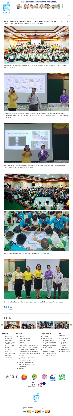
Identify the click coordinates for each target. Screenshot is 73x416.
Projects (21, 342)
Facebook (64, 340)
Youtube (63, 342)
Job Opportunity (10, 353)
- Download (22, 366)
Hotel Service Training (49, 342)
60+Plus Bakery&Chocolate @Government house (49, 351)
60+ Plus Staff (9, 346)
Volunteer (8, 349)
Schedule (8, 347)
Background (9, 336)
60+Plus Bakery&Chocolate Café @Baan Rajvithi (50, 346)
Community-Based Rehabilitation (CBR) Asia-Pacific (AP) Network (29, 346)
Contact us (8, 357)
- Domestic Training (24, 338)
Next (71, 325)
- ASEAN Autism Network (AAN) (28, 349)
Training (21, 336)
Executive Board (10, 342)
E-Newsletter (65, 349)
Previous (2, 325)
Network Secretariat (64, 346)
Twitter (63, 344)
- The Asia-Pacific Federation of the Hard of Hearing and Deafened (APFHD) (29, 353)
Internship (8, 351)
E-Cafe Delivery (65, 351)
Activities (8, 307)
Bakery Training (47, 338)
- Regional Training (24, 340)
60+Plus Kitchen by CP (49, 355)
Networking (22, 344)
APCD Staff (8, 344)
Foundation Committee (8, 339)
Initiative (45, 336)
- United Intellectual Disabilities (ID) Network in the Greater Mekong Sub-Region (28, 359)
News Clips (64, 338)
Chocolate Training (48, 340)
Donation (8, 355)
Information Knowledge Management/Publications (26, 363)
